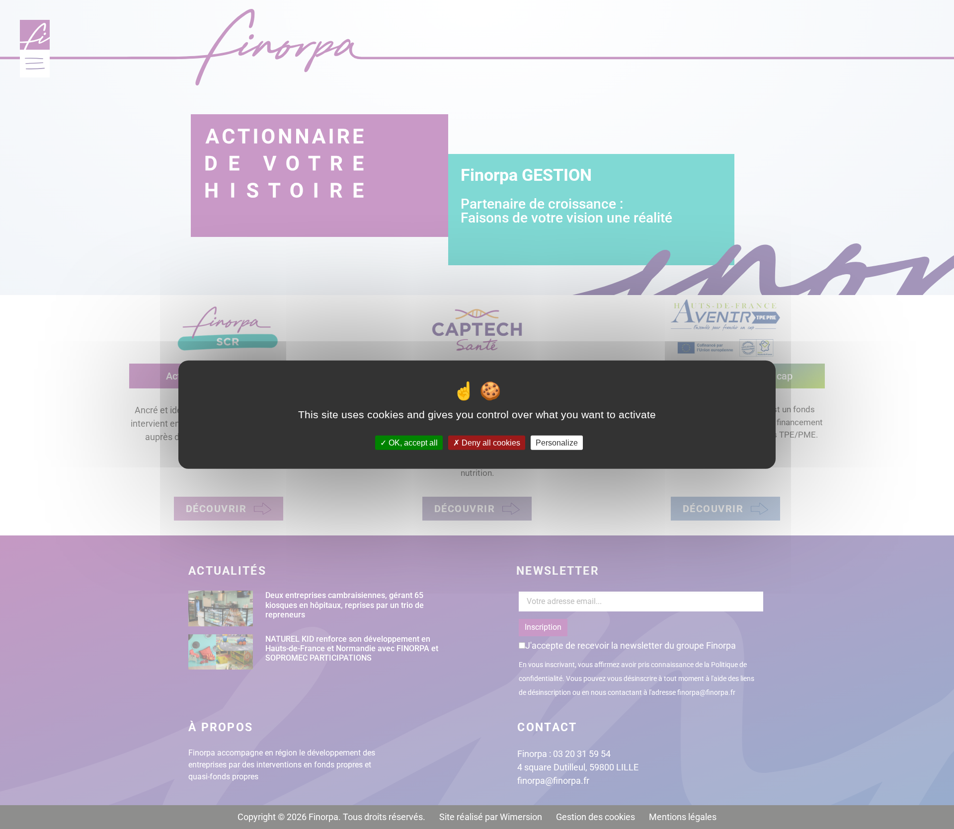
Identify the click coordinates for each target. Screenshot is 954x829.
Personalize (557, 443)
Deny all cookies (490, 443)
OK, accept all (412, 443)
